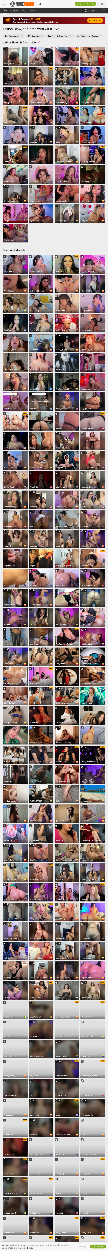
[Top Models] (40, 4)
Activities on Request (89, 36)
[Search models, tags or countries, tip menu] (104, 10)
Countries (36, 36)
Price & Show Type (60, 36)
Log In (101, 4)
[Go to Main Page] (22, 4)
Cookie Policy (26, 1248)
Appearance (14, 36)
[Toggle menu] (4, 4)
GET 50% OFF (95, 20)
